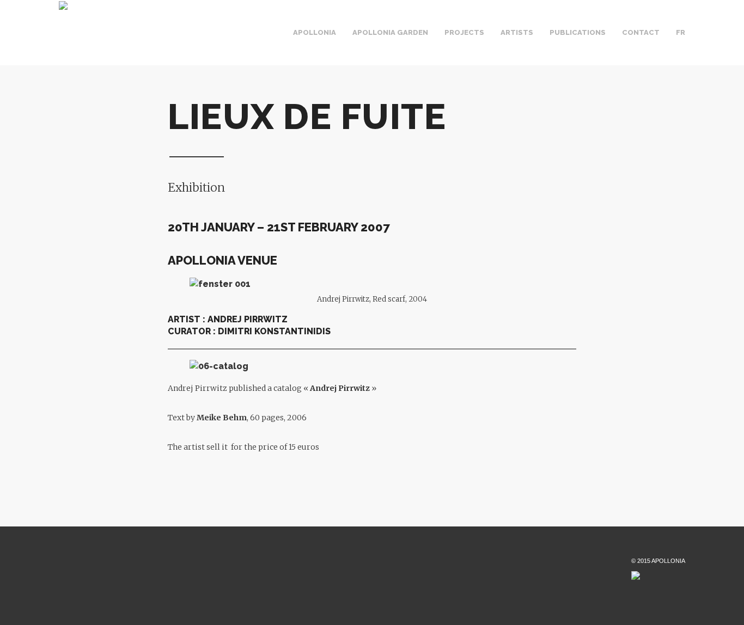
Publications (578, 32)
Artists (517, 32)
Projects (464, 32)
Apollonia (314, 32)
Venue (349, 42)
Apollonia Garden (390, 32)
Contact (641, 32)
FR (680, 32)
